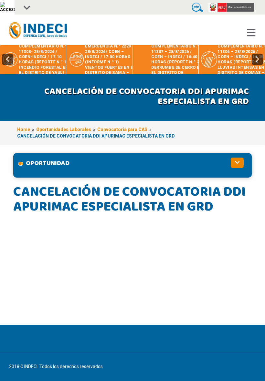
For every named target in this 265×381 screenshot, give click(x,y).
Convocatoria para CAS (122, 129)
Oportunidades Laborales (63, 129)
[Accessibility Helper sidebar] (7, 7)
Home (23, 129)
